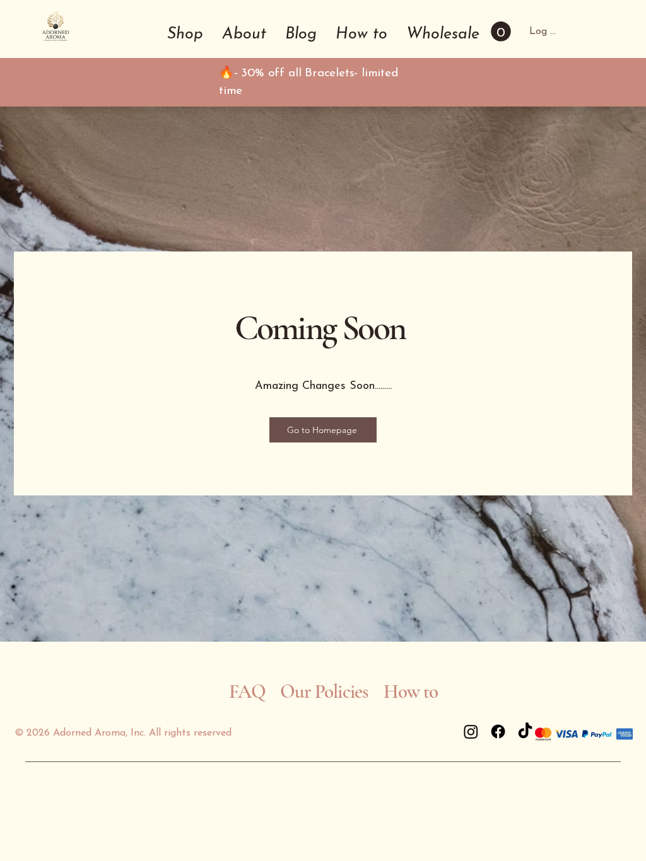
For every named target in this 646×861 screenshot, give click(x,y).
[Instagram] (471, 731)
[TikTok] (525, 731)
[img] (55, 42)
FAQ (247, 691)
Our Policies (324, 691)
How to (413, 691)
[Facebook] (498, 731)
